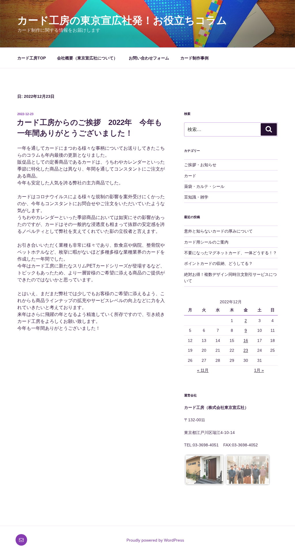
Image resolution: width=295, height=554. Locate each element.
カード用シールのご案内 (206, 242)
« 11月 (203, 370)
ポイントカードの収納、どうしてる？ (218, 263)
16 (245, 340)
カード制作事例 (194, 58)
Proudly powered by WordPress (155, 540)
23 (245, 350)
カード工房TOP (31, 58)
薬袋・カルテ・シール (204, 186)
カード (190, 175)
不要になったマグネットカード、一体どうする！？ (230, 252)
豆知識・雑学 (196, 197)
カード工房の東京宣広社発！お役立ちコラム (122, 20)
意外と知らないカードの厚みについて (218, 231)
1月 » (259, 370)
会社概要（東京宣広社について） (87, 58)
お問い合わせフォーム (149, 58)
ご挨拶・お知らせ (200, 164)
